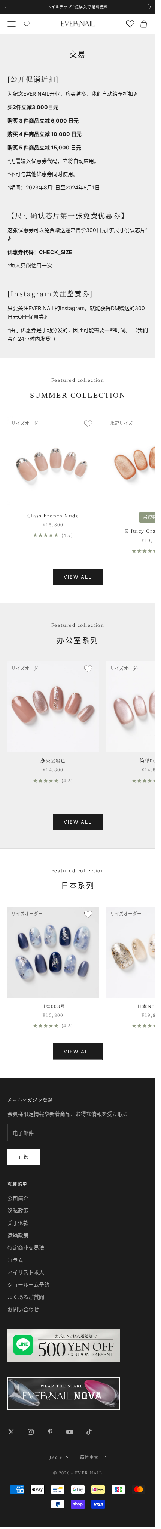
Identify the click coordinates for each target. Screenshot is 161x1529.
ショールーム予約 (28, 1284)
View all (78, 577)
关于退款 (17, 1223)
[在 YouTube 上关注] (69, 1432)
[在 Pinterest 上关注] (50, 1432)
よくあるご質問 (25, 1297)
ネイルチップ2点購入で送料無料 (78, 6)
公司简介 (17, 1198)
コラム (15, 1260)
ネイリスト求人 (25, 1272)
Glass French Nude (53, 515)
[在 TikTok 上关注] (89, 1432)
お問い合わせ (23, 1309)
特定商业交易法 (25, 1247)
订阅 (24, 1157)
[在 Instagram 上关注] (30, 1432)
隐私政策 (17, 1210)
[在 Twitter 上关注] (11, 1432)
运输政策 (17, 1235)
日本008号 (53, 1006)
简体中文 (89, 1457)
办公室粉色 (53, 760)
